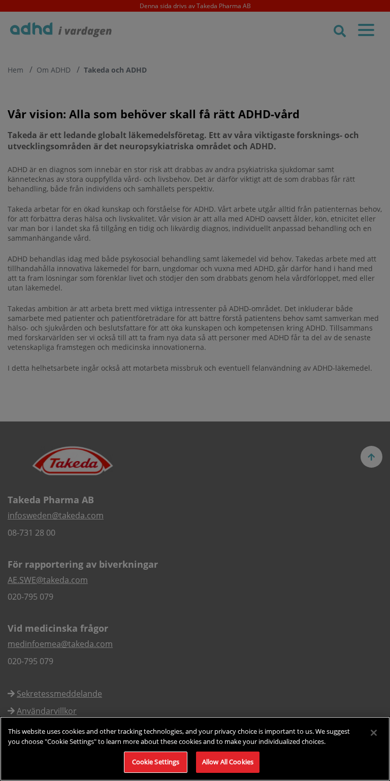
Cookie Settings (156, 761)
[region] (195, 749)
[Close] (374, 733)
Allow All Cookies (227, 761)
